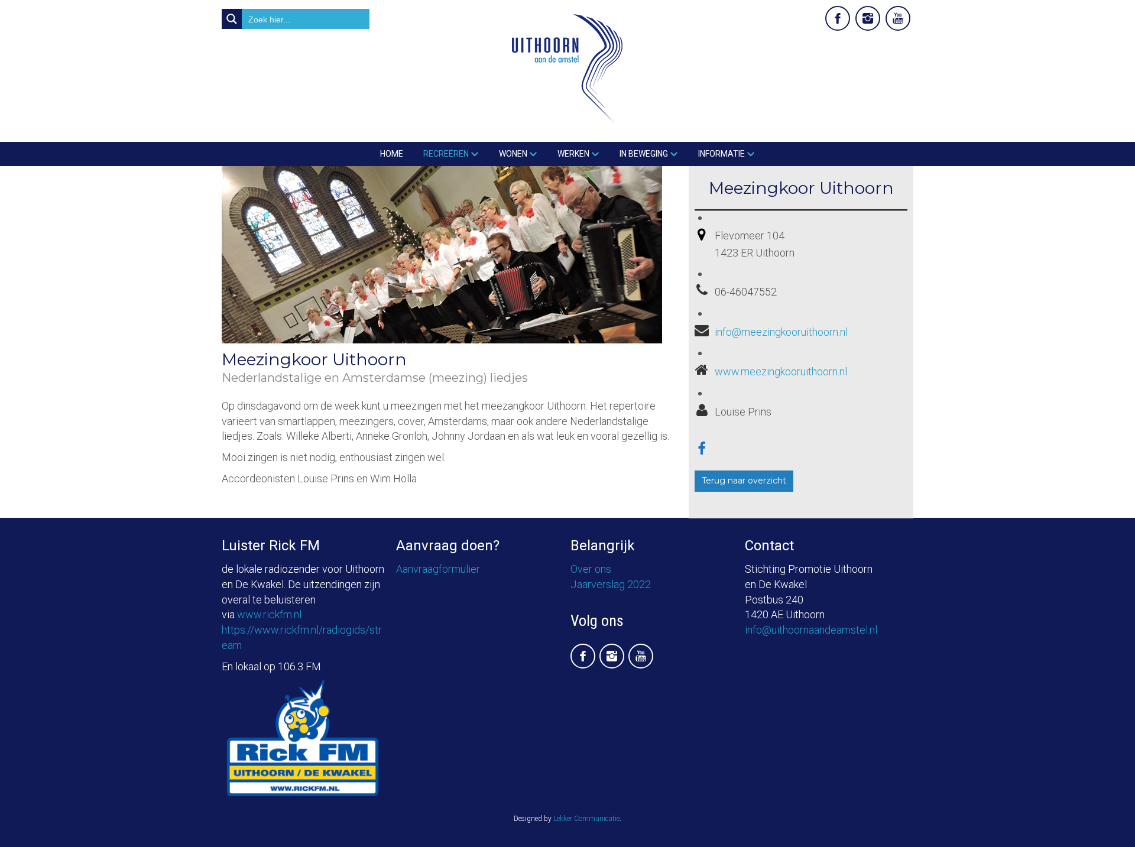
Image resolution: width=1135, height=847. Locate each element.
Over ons (590, 569)
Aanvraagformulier (438, 569)
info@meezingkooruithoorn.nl (781, 332)
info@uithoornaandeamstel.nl (811, 630)
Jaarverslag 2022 (610, 584)
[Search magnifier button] (232, 19)
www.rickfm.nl (269, 614)
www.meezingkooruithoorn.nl (781, 371)
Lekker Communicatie (586, 818)
